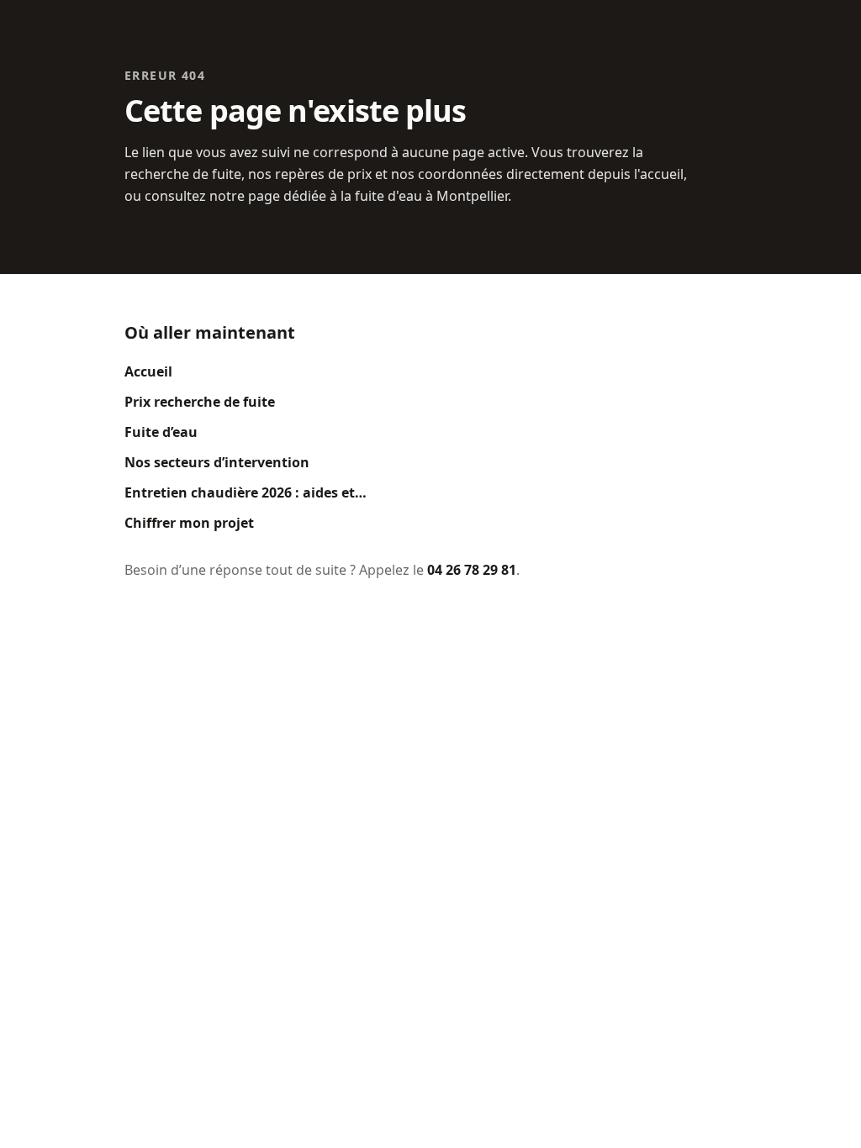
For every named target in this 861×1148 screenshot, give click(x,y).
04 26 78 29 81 (471, 570)
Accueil (148, 371)
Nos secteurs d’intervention (216, 462)
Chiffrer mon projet (189, 522)
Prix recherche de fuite (199, 401)
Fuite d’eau (161, 432)
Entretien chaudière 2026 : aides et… (245, 492)
